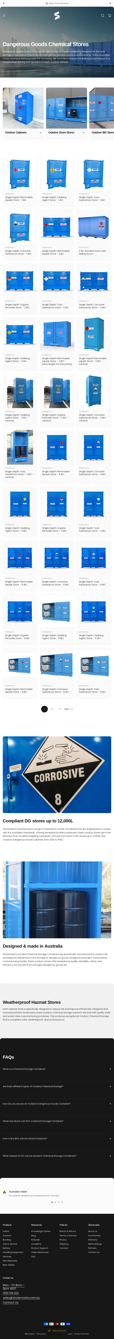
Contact (64, 1248)
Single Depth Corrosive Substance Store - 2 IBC (92, 306)
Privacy (63, 1240)
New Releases (10, 1260)
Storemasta (10, 194)
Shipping (64, 1244)
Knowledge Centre (40, 1231)
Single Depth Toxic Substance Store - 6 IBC (92, 583)
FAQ (33, 1256)
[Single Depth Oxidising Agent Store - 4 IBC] (20, 503)
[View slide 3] (58, 1202)
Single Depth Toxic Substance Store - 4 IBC (92, 529)
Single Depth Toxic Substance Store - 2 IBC (55, 306)
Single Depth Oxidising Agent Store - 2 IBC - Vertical (17, 417)
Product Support (39, 1248)
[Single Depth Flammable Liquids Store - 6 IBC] (20, 557)
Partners (92, 1248)
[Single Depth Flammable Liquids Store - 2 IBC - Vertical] (94, 334)
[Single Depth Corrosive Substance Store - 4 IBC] (94, 447)
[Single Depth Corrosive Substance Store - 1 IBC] (20, 226)
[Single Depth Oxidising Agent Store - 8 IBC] (57, 611)
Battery (6, 1248)
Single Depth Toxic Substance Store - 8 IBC (92, 691)
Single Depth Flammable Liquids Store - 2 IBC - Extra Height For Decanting (57, 361)
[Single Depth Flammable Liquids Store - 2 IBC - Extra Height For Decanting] (57, 334)
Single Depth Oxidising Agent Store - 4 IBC (17, 529)
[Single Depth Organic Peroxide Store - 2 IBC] (20, 280)
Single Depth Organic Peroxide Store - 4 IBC (54, 529)
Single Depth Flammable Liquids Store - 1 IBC (19, 199)
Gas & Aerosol (10, 1244)
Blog (33, 1235)
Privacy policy (41, 1334)
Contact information (81, 1334)
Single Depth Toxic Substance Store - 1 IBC (92, 199)
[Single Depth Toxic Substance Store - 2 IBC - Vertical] (20, 447)
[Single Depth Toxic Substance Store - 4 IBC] (94, 503)
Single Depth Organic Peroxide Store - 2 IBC (17, 306)
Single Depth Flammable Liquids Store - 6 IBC (19, 583)
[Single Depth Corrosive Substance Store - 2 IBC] (94, 280)
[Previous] (4, 3)
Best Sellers (9, 1265)
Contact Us (94, 1252)
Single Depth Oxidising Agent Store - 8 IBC (54, 637)
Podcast (35, 1240)
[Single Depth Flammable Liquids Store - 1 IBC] (20, 173)
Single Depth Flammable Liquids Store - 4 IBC (56, 473)
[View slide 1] (52, 1202)
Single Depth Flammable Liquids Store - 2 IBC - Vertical (92, 361)
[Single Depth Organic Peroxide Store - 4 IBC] (57, 503)
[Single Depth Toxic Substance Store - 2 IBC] (57, 280)
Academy (36, 1244)
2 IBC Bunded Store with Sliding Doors (92, 252)
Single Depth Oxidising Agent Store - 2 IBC (17, 360)
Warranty (92, 1240)
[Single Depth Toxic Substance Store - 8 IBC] (94, 665)
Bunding (7, 1240)
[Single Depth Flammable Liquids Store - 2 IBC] (57, 226)
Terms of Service (68, 1235)
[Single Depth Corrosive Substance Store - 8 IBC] (57, 665)
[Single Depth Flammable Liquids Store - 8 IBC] (20, 665)
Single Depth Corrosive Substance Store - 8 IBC (55, 691)
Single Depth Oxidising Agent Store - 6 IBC (91, 637)
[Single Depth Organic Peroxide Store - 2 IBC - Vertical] (57, 390)
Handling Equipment (13, 1252)
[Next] (110, 3)
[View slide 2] (55, 1202)
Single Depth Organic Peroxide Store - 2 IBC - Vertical (55, 417)
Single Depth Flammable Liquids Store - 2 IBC (56, 252)
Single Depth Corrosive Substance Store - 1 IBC (18, 252)
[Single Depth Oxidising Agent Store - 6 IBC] (94, 611)
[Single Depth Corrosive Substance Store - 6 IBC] (57, 557)
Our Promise (94, 1235)
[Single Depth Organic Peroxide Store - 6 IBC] (20, 611)
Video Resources (40, 1252)
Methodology (95, 1244)
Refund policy (30, 1334)
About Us (92, 1231)
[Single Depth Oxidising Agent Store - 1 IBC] (57, 173)
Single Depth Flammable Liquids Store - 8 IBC (19, 691)
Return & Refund (68, 1231)
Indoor (6, 1231)
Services (7, 1256)
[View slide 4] (62, 1202)
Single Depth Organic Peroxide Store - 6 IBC (17, 637)
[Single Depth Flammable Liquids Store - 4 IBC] (57, 447)
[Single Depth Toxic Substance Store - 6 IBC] (94, 557)
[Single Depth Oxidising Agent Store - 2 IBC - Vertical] (20, 390)
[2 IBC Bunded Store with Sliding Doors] (94, 226)
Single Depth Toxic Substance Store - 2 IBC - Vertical (19, 474)
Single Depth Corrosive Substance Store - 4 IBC (92, 473)
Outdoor (7, 1235)
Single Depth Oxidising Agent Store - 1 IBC (54, 199)
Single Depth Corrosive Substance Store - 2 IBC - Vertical (93, 417)
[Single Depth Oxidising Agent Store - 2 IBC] (20, 334)
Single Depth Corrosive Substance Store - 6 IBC (55, 583)
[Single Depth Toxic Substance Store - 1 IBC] (94, 173)
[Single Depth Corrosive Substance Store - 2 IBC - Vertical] (94, 390)
